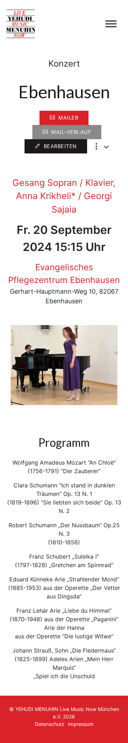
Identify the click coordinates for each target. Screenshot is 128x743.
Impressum (81, 724)
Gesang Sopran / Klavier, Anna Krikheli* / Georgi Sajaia (64, 196)
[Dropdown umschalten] (106, 147)
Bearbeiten (60, 146)
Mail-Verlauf (71, 132)
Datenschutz (49, 724)
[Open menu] (111, 24)
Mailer (68, 118)
